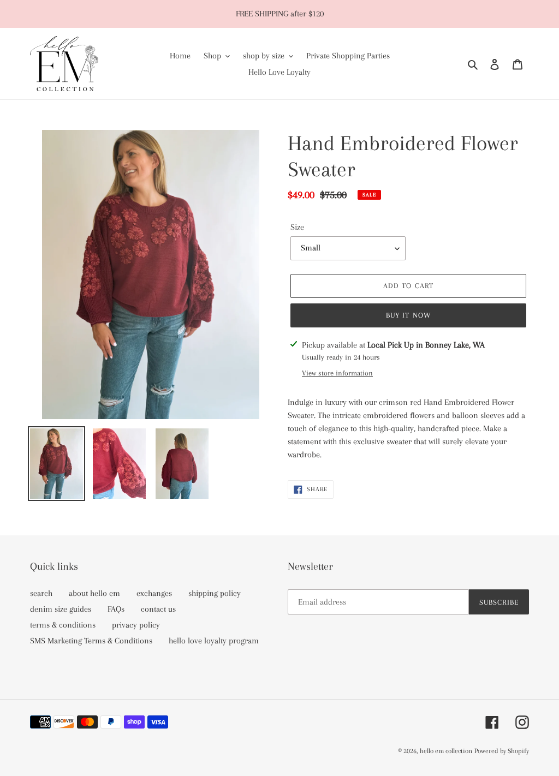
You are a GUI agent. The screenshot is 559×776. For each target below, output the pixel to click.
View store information (337, 373)
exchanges (154, 593)
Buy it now (408, 315)
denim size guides (60, 609)
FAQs (116, 609)
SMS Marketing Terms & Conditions (91, 641)
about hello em (94, 593)
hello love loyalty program (214, 641)
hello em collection (446, 751)
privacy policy (136, 625)
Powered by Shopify (501, 751)
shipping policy (214, 593)
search (41, 593)
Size (297, 227)
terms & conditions (63, 625)
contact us (158, 609)
